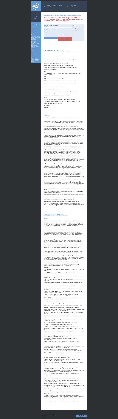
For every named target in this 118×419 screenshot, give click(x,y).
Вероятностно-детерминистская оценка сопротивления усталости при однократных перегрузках (34, 53)
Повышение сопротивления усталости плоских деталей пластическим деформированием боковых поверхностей (35, 45)
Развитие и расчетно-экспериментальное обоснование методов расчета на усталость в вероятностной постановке (35, 37)
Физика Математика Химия (36, 6)
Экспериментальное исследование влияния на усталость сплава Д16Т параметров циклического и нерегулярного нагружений (35, 29)
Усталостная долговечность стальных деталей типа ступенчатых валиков (35, 59)
